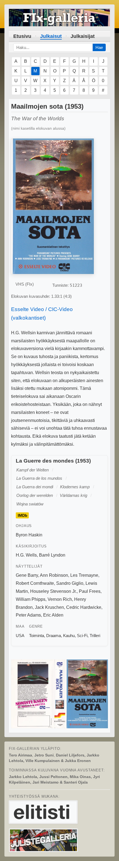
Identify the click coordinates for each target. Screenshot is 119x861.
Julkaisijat (83, 36)
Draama (53, 635)
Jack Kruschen (49, 607)
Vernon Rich (60, 599)
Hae (99, 47)
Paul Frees (89, 591)
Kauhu (69, 635)
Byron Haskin (29, 535)
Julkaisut (51, 36)
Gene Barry (27, 575)
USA (20, 635)
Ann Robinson (54, 575)
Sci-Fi (82, 635)
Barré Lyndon (52, 555)
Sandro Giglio (69, 583)
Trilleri (95, 635)
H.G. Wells (26, 555)
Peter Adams (28, 615)
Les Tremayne (84, 575)
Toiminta (36, 635)
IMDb (22, 515)
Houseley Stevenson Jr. (53, 591)
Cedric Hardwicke (83, 607)
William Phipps (30, 599)
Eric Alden (53, 615)
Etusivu (22, 36)
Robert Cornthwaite (35, 583)
